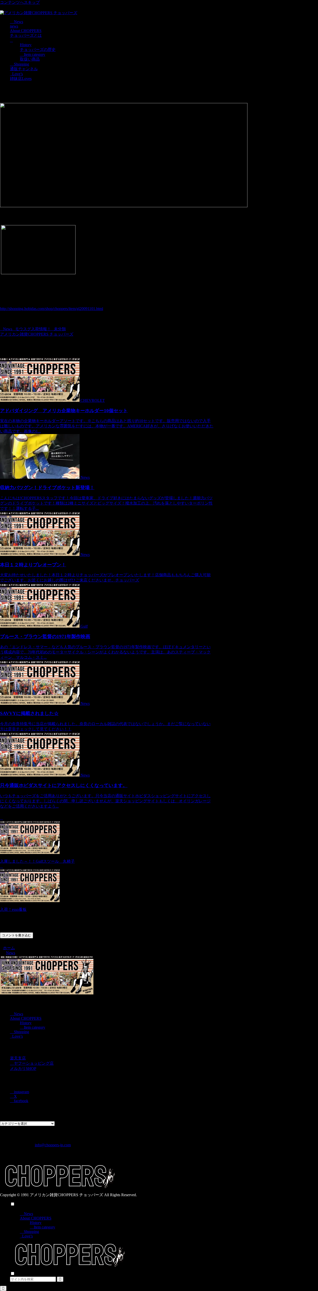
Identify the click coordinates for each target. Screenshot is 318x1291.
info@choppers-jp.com (53, 1145)
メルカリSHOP (23, 1068)
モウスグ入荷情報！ (33, 329)
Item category (34, 1027)
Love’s (17, 1036)
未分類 (60, 329)
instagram (21, 1092)
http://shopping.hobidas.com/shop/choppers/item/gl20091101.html (51, 308)
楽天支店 (18, 1058)
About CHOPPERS (25, 1018)
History (26, 1023)
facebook (20, 1101)
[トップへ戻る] (3, 1288)
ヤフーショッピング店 (33, 1063)
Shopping (21, 1032)
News (7, 329)
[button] (60, 1279)
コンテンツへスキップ (20, 2)
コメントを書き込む (16, 935)
